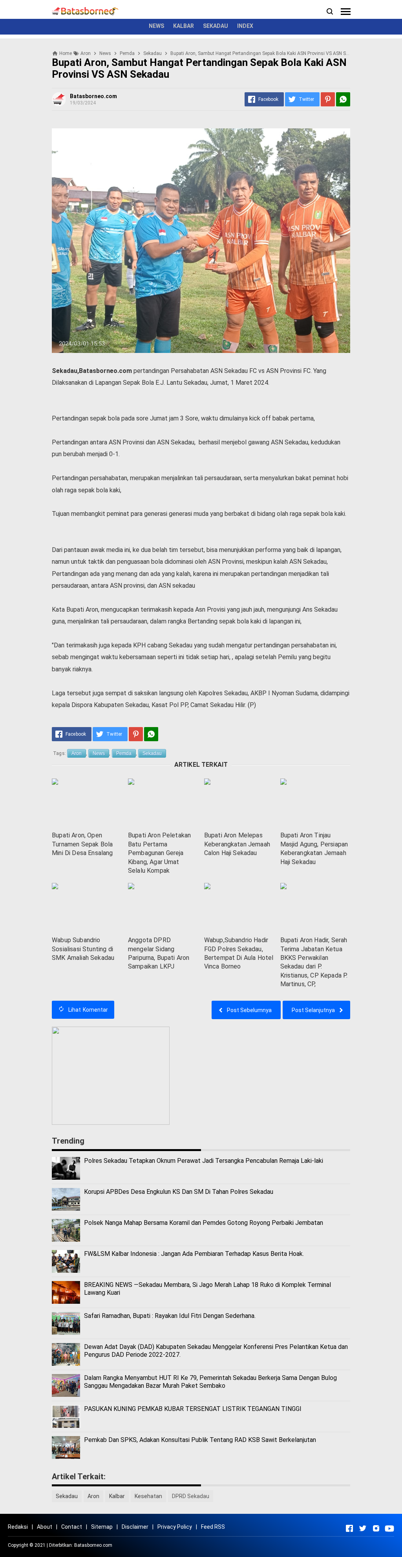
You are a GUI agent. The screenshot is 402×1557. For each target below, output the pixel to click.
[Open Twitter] (362, 1528)
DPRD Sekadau (190, 1496)
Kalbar (117, 1496)
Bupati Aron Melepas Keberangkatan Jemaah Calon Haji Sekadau (237, 844)
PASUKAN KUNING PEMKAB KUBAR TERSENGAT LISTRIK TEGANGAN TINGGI (193, 1409)
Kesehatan (148, 1496)
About (44, 1527)
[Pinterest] (328, 99)
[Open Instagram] (376, 1528)
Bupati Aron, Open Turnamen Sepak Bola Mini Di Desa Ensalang (82, 844)
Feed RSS (213, 1527)
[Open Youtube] (389, 1528)
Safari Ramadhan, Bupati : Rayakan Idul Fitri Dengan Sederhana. (170, 1315)
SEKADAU (215, 26)
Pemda (124, 753)
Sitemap (102, 1527)
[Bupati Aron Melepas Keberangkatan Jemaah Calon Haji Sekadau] (239, 803)
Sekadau (152, 753)
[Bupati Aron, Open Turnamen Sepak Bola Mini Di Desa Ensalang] (87, 803)
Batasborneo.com (93, 1545)
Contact (71, 1527)
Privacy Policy (174, 1527)
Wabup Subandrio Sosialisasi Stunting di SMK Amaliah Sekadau (83, 948)
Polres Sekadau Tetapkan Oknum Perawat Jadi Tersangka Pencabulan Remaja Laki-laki (203, 1160)
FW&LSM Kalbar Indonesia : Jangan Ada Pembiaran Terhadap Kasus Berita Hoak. (194, 1253)
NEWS (156, 26)
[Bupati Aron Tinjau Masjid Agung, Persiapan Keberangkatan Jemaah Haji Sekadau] (315, 803)
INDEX (245, 26)
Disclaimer (135, 1527)
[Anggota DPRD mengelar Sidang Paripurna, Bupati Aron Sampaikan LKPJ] (163, 907)
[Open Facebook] (349, 1528)
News (99, 753)
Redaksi (18, 1527)
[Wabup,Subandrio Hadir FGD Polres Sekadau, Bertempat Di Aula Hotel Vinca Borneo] (239, 907)
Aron (76, 753)
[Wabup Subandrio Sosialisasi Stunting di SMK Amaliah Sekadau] (87, 907)
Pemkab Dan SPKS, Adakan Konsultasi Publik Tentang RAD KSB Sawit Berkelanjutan (200, 1440)
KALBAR (183, 26)
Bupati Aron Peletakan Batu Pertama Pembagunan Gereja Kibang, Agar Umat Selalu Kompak (159, 852)
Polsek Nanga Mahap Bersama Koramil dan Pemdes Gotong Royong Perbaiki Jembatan (203, 1222)
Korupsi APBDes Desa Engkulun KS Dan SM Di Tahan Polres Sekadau (178, 1191)
